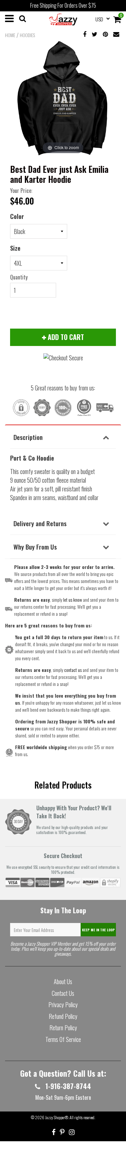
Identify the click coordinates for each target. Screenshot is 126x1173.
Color (17, 216)
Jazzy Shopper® (56, 1117)
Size (15, 248)
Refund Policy (63, 1016)
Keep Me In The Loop (98, 929)
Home (10, 35)
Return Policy (63, 1027)
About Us (63, 981)
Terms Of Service (63, 1039)
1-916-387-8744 (67, 1086)
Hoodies (27, 35)
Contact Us (63, 993)
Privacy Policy (63, 1004)
